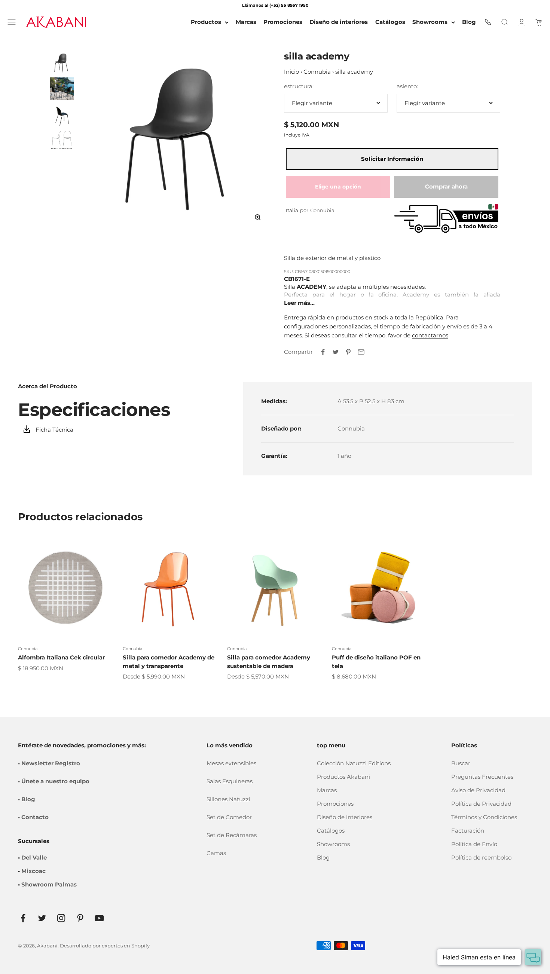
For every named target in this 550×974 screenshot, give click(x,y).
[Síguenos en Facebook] (23, 918)
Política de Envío (474, 844)
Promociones (335, 803)
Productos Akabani (343, 776)
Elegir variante (312, 103)
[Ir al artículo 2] (62, 88)
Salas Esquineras (230, 781)
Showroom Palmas (49, 884)
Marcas (327, 790)
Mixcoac (33, 871)
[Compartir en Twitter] (335, 352)
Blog (323, 857)
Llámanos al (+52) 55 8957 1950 (275, 5)
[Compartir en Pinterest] (348, 352)
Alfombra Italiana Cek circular (61, 657)
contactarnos (430, 335)
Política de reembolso (481, 857)
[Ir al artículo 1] (62, 62)
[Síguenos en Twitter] (42, 918)
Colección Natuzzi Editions (354, 763)
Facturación (467, 830)
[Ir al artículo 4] (62, 141)
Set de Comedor (229, 817)
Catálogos (331, 830)
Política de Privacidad (481, 803)
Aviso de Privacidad (478, 790)
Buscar (460, 763)
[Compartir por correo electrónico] (361, 352)
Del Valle (34, 857)
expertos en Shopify (126, 946)
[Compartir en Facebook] (323, 352)
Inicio (291, 71)
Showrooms (429, 21)
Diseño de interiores (344, 817)
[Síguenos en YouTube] (99, 918)
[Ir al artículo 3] (62, 115)
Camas (216, 853)
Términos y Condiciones (484, 817)
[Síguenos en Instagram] (61, 918)
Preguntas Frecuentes (482, 776)
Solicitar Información (392, 158)
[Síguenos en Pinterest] (80, 918)
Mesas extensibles (231, 763)
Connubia (317, 71)
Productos (206, 21)
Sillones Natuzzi (228, 799)
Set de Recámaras (232, 835)
